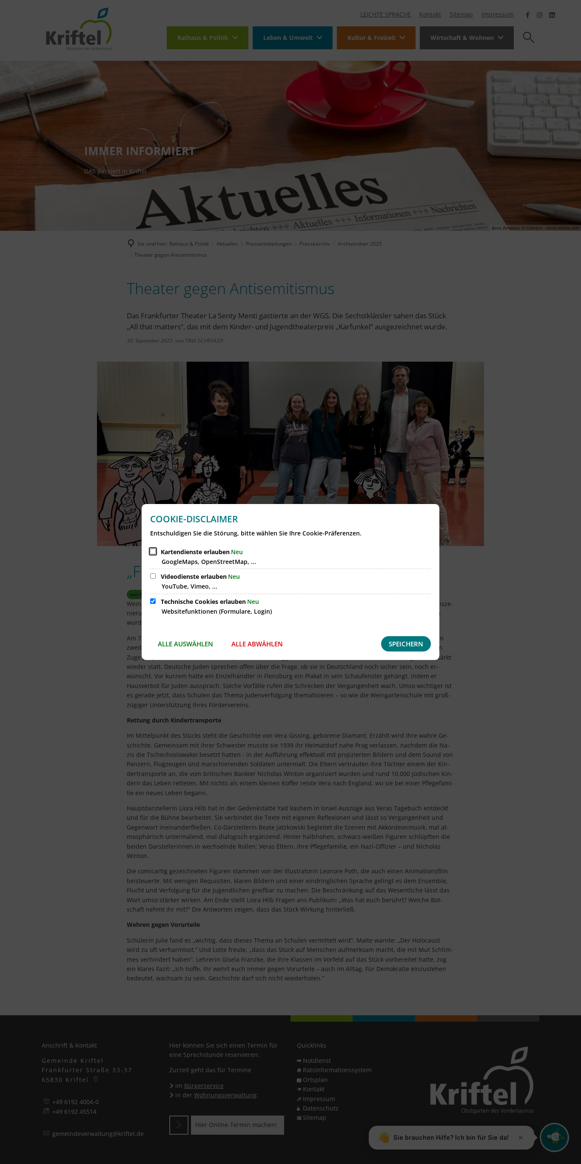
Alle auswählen (185, 644)
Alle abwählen (257, 644)
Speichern (406, 644)
